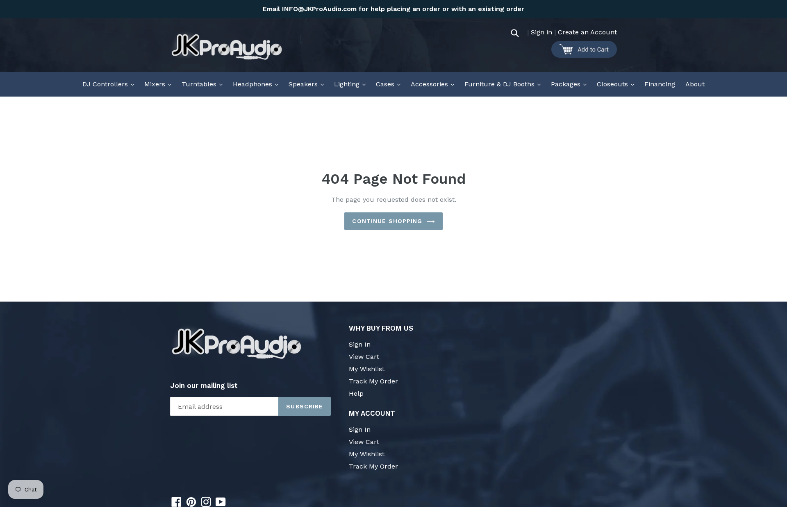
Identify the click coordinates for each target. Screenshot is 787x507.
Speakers (308, 84)
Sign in (541, 32)
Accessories (434, 84)
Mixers (159, 84)
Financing (659, 84)
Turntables (204, 84)
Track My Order (373, 381)
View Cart (364, 357)
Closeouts (617, 84)
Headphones (257, 84)
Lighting (352, 84)
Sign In (360, 344)
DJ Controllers (110, 84)
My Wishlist (366, 369)
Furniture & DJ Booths (504, 84)
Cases (390, 84)
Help (356, 393)
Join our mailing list (204, 385)
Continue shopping (387, 221)
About (695, 84)
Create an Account (587, 32)
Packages (571, 84)
